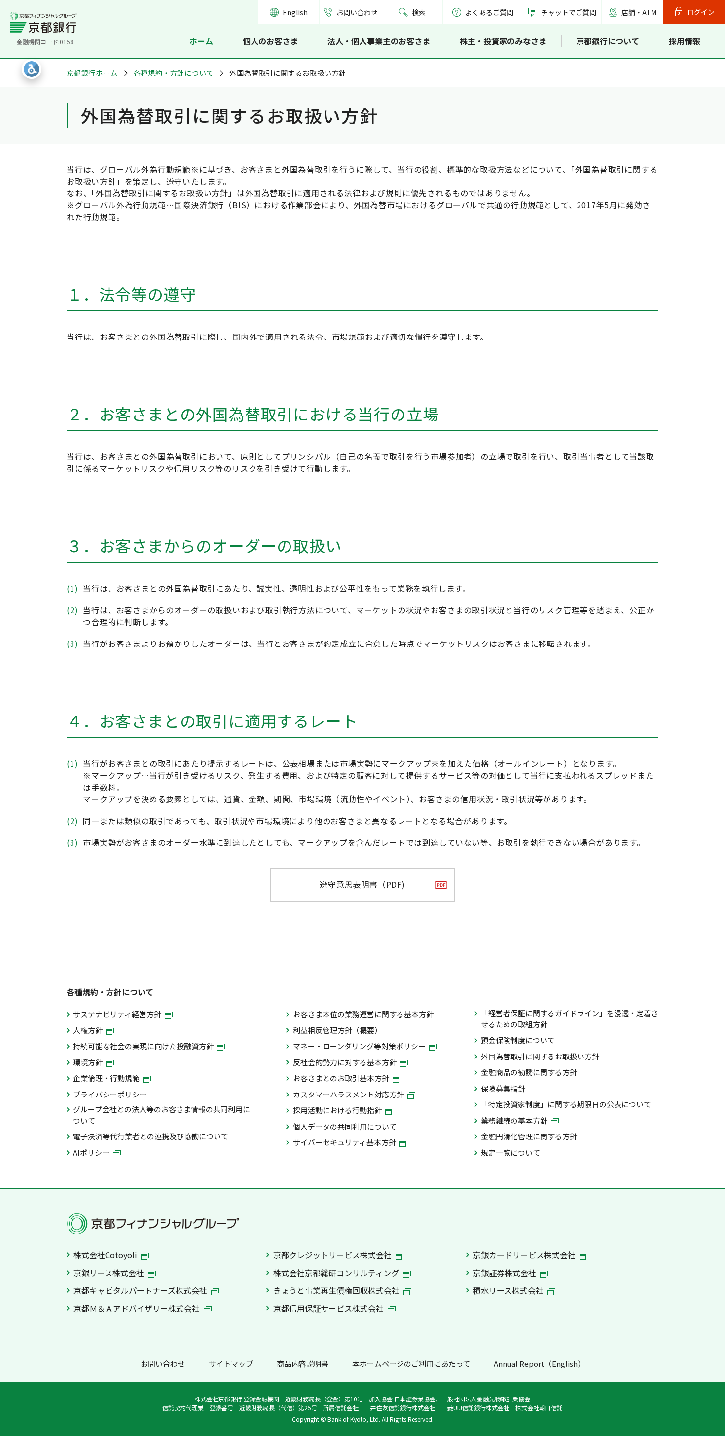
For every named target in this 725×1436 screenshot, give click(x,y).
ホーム (201, 41)
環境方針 (88, 1062)
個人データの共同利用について (344, 1126)
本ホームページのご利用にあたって (411, 1364)
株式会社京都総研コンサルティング (337, 1273)
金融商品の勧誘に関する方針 (529, 1072)
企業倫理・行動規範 (107, 1078)
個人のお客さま (270, 41)
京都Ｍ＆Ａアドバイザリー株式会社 (137, 1308)
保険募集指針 (503, 1088)
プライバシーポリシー (110, 1094)
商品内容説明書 (302, 1364)
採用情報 (684, 41)
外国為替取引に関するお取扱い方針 (540, 1056)
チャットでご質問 (568, 12)
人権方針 (88, 1030)
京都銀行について (607, 41)
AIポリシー (92, 1152)
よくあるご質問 (489, 12)
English (295, 12)
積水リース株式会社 (509, 1290)
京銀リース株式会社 (109, 1273)
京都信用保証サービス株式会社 (329, 1308)
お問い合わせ (357, 12)
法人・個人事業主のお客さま (378, 41)
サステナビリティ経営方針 (118, 1014)
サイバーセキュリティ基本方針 (345, 1142)
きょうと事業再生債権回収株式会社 (337, 1290)
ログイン (701, 12)
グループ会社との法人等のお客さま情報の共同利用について (161, 1114)
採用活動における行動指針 (338, 1110)
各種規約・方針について (174, 72)
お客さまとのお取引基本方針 (342, 1078)
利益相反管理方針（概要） (337, 1030)
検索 (419, 12)
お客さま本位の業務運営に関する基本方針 (363, 1014)
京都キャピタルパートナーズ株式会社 (141, 1290)
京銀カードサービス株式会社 (525, 1255)
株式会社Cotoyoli (106, 1255)
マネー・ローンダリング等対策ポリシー (360, 1046)
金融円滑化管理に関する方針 (529, 1136)
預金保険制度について (518, 1040)
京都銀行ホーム (92, 72)
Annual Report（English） (539, 1364)
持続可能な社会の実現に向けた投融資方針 (144, 1046)
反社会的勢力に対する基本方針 (345, 1062)
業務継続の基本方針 (515, 1120)
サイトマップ (231, 1364)
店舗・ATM (638, 12)
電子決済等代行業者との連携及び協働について (150, 1136)
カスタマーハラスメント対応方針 (349, 1094)
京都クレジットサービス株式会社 (333, 1255)
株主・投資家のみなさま (503, 41)
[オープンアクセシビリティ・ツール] (31, 69)
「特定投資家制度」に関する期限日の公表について (566, 1104)
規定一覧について (510, 1152)
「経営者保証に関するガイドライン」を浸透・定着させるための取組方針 (569, 1018)
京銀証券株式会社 (505, 1273)
